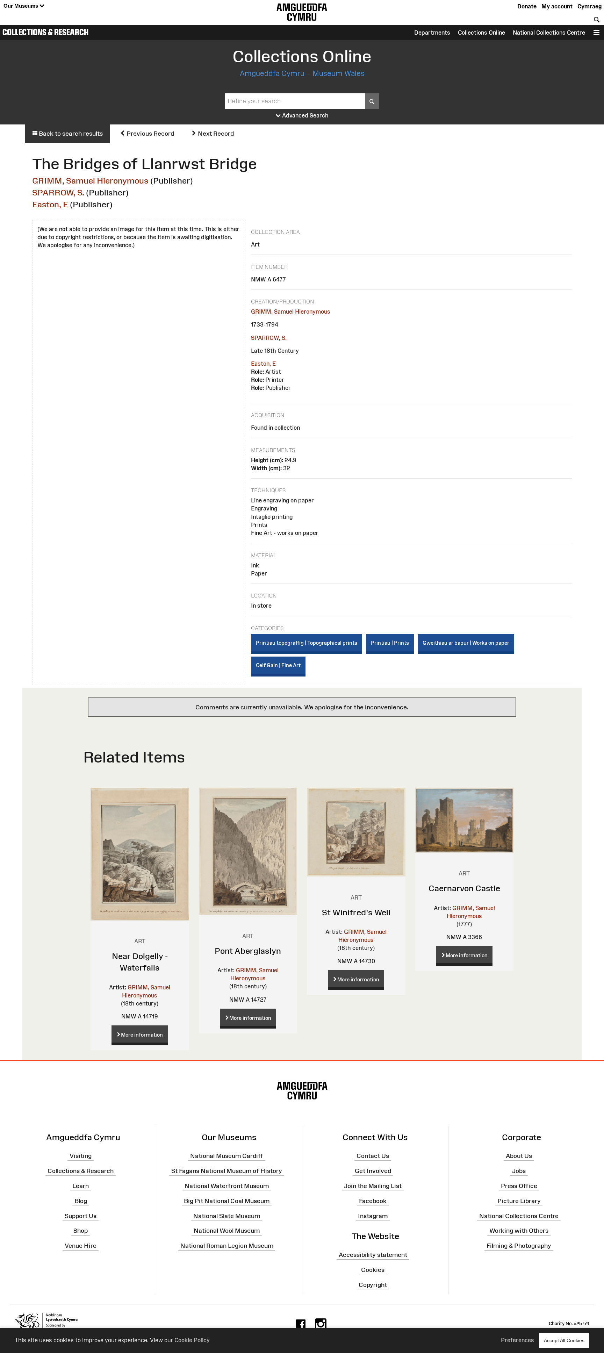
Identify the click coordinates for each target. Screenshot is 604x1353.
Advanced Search (305, 115)
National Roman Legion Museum (226, 1245)
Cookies (372, 1269)
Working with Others (518, 1230)
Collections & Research (45, 32)
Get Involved (373, 1170)
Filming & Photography (519, 1245)
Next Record (215, 133)
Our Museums (21, 6)
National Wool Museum (227, 1230)
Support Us (80, 1215)
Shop (80, 1230)
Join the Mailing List (373, 1185)
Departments (432, 32)
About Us (519, 1155)
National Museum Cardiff (226, 1155)
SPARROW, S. (58, 192)
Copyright (373, 1284)
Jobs (519, 1170)
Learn (80, 1185)
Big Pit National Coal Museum (226, 1200)
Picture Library (519, 1200)
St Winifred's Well (356, 912)
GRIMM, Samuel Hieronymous (90, 180)
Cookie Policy (192, 1340)
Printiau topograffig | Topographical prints (306, 643)
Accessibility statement (373, 1254)
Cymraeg (589, 6)
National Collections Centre (549, 32)
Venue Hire (80, 1245)
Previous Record (149, 133)
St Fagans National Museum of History (226, 1170)
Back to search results (70, 133)
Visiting (81, 1155)
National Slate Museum (226, 1215)
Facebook (373, 1200)
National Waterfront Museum (227, 1185)
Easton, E (50, 204)
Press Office (519, 1185)
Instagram (373, 1215)
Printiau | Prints (390, 643)
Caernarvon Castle (464, 888)
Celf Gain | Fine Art (278, 665)
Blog (80, 1200)
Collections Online (481, 32)
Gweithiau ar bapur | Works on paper (466, 643)
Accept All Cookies (564, 1340)
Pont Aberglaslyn (248, 950)
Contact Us (373, 1155)
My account (557, 6)
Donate (527, 6)
